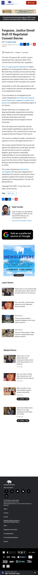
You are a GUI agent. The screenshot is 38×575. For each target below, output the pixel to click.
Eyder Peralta (12, 42)
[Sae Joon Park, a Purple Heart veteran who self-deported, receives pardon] (8, 305)
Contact (6, 513)
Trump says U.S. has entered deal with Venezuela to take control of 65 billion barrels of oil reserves (25, 291)
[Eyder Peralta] (6, 209)
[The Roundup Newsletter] (19, 260)
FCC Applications (8, 533)
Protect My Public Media (11, 537)
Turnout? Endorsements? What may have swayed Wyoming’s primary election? (24, 334)
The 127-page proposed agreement (15, 67)
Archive (6, 541)
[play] (3, 573)
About (5, 509)
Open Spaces (19, 315)
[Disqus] (19, 452)
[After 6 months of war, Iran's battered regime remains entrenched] (10, 391)
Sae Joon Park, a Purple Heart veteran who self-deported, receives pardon (24, 304)
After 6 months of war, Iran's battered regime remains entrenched (24, 390)
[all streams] (35, 572)
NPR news (11, 193)
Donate (32, 3)
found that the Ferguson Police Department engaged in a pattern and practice (18, 100)
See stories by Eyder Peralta (21, 221)
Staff (5, 525)
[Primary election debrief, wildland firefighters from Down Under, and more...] (8, 319)
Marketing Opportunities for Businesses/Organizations (12, 521)
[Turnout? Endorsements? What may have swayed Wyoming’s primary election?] (8, 333)
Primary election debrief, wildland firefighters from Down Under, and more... (25, 320)
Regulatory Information (10, 529)
